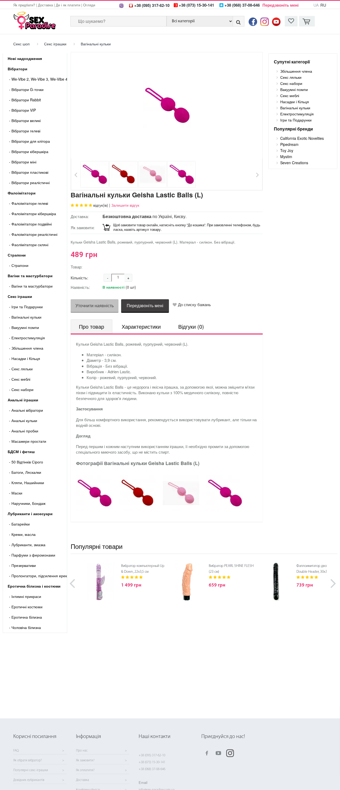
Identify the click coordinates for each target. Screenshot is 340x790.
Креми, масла (22, 534)
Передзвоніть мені (280, 5)
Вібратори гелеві (24, 130)
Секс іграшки (55, 43)
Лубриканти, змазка (27, 544)
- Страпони (18, 265)
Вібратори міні (22, 161)
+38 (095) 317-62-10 (152, 755)
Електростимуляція (27, 337)
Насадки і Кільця (24, 358)
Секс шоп (21, 43)
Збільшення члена (26, 348)
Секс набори (21, 389)
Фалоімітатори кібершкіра (32, 213)
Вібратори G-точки (26, 89)
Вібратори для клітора (29, 141)
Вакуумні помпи (24, 327)
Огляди (89, 4)
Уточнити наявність (94, 305)
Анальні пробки (23, 430)
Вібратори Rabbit (25, 99)
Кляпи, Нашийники (26, 482)
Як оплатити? (85, 770)
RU (323, 5)
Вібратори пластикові (28, 172)
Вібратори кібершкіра (28, 151)
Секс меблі (19, 379)
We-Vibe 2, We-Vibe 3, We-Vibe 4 (38, 79)
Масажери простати (27, 441)
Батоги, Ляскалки (25, 472)
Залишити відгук (125, 205)
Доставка (45, 4)
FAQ (16, 750)
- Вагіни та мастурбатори (31, 286)
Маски (15, 493)
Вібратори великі (25, 120)
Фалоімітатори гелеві (28, 203)
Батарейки (19, 524)
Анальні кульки (23, 420)
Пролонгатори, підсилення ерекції (38, 575)
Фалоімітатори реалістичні (33, 234)
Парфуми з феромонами (32, 555)
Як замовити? (85, 760)
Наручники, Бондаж (27, 503)
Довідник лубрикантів (28, 780)
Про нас (82, 750)
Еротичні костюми (25, 606)
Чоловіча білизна (25, 627)
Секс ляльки (21, 368)
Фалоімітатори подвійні (30, 224)
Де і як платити (68, 4)
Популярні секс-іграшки (30, 770)
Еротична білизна (25, 617)
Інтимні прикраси (25, 596)
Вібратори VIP (22, 110)
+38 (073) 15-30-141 (152, 762)
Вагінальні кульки (96, 43)
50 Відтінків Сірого (26, 462)
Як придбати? (24, 4)
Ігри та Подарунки (26, 306)
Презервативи (22, 565)
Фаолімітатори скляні (28, 244)
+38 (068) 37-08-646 (152, 769)
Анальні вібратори (26, 410)
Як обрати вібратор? (27, 760)
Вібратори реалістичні (29, 182)
